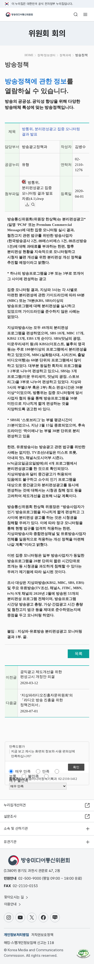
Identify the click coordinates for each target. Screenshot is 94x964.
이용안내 (11, 904)
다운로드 (29, 204)
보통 (12, 776)
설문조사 (10, 816)
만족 (45, 771)
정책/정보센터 (46, 55)
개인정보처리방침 (16, 935)
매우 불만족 (18, 780)
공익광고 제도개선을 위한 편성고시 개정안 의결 (41, 674)
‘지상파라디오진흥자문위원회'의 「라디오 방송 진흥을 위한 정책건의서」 (46, 700)
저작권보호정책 (42, 935)
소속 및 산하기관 (16, 828)
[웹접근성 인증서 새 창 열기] (83, 952)
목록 (78, 654)
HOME (29, 55)
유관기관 (10, 842)
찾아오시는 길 (14, 897)
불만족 (33, 776)
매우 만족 (23, 771)
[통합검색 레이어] (76, 14)
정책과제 (65, 55)
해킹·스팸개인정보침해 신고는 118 (29, 943)
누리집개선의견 (15, 805)
